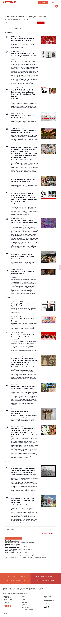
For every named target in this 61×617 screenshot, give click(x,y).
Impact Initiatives (40, 6)
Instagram (4, 606)
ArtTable (9, 2)
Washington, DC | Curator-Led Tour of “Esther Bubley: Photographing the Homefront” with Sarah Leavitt (24, 470)
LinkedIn (8, 606)
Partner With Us (25, 606)
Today (12, 27)
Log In (52, 6)
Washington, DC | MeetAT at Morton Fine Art (23, 320)
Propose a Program (26, 607)
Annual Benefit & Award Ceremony (27, 6)
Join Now (43, 2)
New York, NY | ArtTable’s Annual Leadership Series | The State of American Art (22, 337)
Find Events (40, 22)
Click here (29, 589)
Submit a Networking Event (12, 544)
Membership (10, 6)
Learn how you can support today (45, 580)
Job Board (24, 602)
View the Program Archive (12, 547)
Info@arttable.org (7, 601)
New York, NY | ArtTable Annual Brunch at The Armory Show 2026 (22, 255)
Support (48, 6)
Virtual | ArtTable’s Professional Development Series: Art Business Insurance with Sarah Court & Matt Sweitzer (23, 93)
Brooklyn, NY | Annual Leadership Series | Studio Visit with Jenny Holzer (24, 222)
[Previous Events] (6, 28)
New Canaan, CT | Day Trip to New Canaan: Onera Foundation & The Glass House (22, 500)
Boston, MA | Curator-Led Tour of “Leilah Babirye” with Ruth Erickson (23, 55)
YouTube (10, 606)
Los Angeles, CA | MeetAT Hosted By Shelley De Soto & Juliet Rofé (23, 132)
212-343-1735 (7, 602)
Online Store (25, 604)
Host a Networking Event (28, 609)
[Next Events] (8, 28)
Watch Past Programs (11, 551)
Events (15, 6)
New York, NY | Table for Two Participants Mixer (21, 116)
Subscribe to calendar (47, 533)
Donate (53, 2)
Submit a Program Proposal (12, 541)
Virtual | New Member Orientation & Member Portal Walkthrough (23, 180)
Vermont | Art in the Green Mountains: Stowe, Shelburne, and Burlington (24, 387)
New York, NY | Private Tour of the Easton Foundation (22, 272)
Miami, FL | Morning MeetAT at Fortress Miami (21, 412)
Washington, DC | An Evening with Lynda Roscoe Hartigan (23, 305)
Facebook (6, 606)
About (4, 6)
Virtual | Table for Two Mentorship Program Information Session (22, 39)
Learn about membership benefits (16, 580)
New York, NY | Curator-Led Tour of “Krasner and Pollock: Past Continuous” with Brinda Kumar (23, 430)
